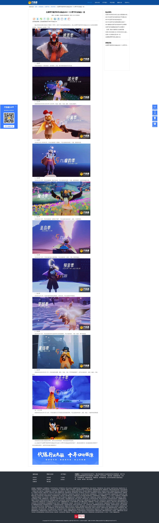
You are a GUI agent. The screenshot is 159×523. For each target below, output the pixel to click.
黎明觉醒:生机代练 (72, 510)
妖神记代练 (121, 494)
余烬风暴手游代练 (101, 506)
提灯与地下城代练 (60, 498)
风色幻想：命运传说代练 (59, 512)
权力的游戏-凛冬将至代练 (86, 495)
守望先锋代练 (100, 488)
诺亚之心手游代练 (96, 507)
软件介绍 (97, 2)
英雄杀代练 (97, 509)
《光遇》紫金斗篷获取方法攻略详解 (114, 29)
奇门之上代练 (57, 501)
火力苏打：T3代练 (108, 512)
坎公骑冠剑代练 (49, 501)
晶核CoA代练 (122, 509)
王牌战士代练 (35, 491)
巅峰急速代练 (116, 512)
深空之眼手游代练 (42, 509)
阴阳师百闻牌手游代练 (77, 491)
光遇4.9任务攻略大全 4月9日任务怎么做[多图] (117, 32)
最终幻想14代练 (43, 494)
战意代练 (41, 491)
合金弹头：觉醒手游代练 (117, 510)
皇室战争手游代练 (106, 491)
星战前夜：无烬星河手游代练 (112, 504)
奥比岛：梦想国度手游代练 (107, 509)
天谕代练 (113, 497)
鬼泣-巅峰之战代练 (83, 501)
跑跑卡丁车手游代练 (70, 489)
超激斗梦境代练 (92, 506)
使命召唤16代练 (69, 495)
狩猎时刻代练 (91, 512)
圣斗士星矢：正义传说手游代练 (96, 503)
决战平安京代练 (114, 488)
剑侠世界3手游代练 (80, 507)
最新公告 (119, 2)
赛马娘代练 (116, 509)
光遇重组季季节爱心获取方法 (112, 37)
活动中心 (127, 2)
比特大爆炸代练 (84, 503)
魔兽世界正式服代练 (36, 497)
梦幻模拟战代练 (55, 495)
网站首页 (90, 2)
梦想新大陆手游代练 (44, 500)
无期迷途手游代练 (43, 510)
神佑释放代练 (48, 506)
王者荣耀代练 (46, 488)
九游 (56, 15)
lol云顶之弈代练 (88, 489)
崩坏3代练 (51, 492)
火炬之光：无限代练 (62, 510)
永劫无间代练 (62, 500)
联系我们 (63, 479)
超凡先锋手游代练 (99, 512)
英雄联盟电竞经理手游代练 (99, 504)
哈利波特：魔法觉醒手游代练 (81, 506)
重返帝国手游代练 (113, 507)
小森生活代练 (52, 498)
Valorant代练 (41, 507)
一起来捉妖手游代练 (54, 489)
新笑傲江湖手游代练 (115, 491)
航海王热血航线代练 (122, 500)
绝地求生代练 (122, 488)
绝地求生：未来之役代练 (74, 503)
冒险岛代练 (45, 492)
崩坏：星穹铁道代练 (49, 507)
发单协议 (35, 477)
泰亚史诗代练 (88, 507)
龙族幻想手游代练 (80, 489)
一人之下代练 (111, 495)
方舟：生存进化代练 (87, 504)
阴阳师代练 (105, 489)
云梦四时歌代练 (96, 495)
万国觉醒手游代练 (122, 498)
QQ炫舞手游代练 (76, 488)
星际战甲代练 (42, 501)
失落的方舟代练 (104, 507)
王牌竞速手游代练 (68, 504)
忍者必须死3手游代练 (62, 509)
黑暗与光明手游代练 (106, 510)
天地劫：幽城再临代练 (43, 498)
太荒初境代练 (121, 507)
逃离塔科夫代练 (71, 497)
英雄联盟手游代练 (97, 491)
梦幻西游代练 (75, 492)
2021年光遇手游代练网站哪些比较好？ (115, 22)
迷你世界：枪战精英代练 (120, 506)
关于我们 (104, 2)
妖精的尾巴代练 (114, 494)
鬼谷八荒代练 (78, 498)
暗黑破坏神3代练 (118, 492)
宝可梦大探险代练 (74, 501)
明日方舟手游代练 (103, 498)
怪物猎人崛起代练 (72, 509)
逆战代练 (39, 489)
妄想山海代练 (119, 497)
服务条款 (49, 479)
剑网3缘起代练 (87, 500)
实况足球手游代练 (90, 509)
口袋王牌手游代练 (110, 506)
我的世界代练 (68, 492)
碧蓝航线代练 (77, 495)
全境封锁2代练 (79, 497)
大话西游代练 (118, 495)
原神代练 (99, 497)
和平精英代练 (62, 488)
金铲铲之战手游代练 (77, 504)
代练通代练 (62, 489)
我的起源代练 (61, 491)
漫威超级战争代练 (65, 501)
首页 (36, 6)
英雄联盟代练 (39, 488)
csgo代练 (62, 495)
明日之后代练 (69, 488)
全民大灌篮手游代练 (51, 509)
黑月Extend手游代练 (70, 507)
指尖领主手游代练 (81, 509)
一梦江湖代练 (100, 494)
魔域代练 (104, 492)
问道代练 (36, 494)
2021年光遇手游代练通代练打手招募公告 (116, 17)
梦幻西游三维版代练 (87, 491)
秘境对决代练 (98, 510)
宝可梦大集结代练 (82, 510)
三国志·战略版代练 (53, 497)
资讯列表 (53, 6)
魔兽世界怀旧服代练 (97, 489)
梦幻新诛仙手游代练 (47, 504)
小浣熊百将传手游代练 (58, 504)
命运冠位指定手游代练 (112, 500)
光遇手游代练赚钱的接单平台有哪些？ (115, 27)
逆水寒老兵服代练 (40, 512)
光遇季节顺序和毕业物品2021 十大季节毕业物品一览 (117, 45)
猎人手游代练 (68, 491)
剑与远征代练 (40, 495)
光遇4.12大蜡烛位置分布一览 (112, 34)
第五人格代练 (107, 488)
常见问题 (112, 2)
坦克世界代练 (94, 492)
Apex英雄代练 (102, 501)
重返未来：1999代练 (71, 512)
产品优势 (63, 477)
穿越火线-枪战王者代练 (114, 489)
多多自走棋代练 (123, 489)
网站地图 (49, 481)
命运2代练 (54, 491)
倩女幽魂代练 (125, 495)
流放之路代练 (110, 492)
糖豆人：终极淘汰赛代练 (62, 503)
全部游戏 (41, 6)
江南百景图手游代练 (69, 498)
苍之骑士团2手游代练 (60, 507)
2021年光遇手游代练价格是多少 (113, 19)
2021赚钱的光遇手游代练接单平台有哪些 (116, 24)
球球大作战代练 (45, 489)
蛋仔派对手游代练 (49, 512)
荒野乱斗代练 (86, 497)
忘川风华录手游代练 (93, 498)
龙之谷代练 (50, 494)
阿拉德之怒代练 (47, 495)
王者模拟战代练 (47, 491)
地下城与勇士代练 (85, 494)
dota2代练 (87, 492)
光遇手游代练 (85, 498)
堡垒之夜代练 (93, 488)
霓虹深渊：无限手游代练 (82, 512)
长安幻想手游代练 (90, 510)
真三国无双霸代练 (41, 503)
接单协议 (35, 479)
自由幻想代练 (107, 494)
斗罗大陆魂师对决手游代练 (58, 506)
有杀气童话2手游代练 (39, 506)
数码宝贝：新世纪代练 (112, 501)
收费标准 (35, 481)
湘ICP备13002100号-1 (74, 520)
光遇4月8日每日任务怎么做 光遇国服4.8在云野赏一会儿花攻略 (117, 14)
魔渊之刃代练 (80, 500)
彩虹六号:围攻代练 (63, 497)
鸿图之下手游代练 (35, 500)
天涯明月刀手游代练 (37, 492)
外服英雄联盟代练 (85, 488)
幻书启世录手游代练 (112, 498)
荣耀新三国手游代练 (69, 506)
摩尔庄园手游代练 (122, 501)
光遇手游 (47, 6)
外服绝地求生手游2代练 (109, 503)
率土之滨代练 (45, 497)
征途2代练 (77, 494)
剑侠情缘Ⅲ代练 (93, 494)
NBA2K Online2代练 (52, 510)
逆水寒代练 (81, 492)
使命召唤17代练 (95, 500)
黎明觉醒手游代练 (54, 500)
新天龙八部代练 (56, 494)
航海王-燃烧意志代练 (59, 492)
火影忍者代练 (64, 494)
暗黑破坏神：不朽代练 (93, 501)
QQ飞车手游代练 (54, 488)
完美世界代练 (71, 494)
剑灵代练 (100, 492)
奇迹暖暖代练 (104, 495)
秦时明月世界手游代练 (71, 500)
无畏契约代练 (93, 497)
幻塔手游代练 (35, 501)
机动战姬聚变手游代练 (51, 503)
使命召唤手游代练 (106, 497)
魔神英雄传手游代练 (37, 504)
